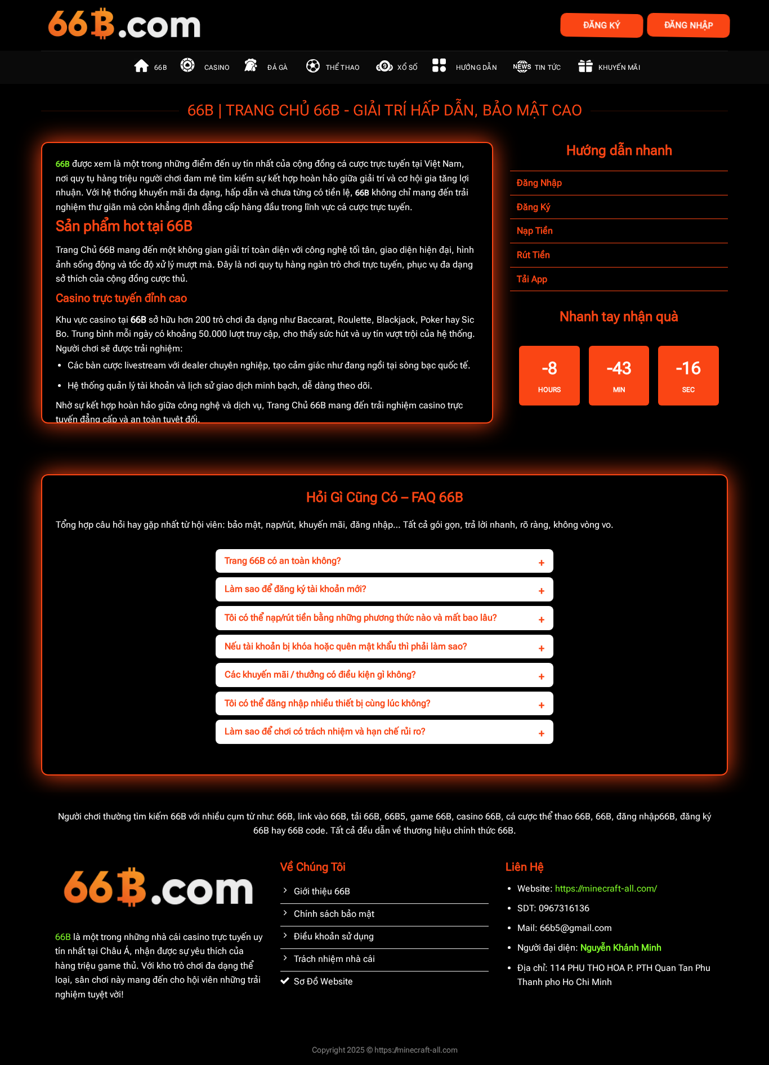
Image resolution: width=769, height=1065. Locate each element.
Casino (217, 68)
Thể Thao (343, 68)
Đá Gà (277, 68)
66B (160, 68)
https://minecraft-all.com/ (606, 888)
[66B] (180, 25)
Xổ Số (407, 68)
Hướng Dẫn (476, 68)
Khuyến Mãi (619, 68)
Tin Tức (548, 68)
